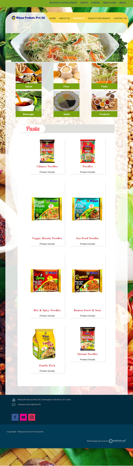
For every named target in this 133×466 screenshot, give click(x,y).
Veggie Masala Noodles (47, 238)
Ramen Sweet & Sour (87, 310)
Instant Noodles (88, 354)
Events (84, 3)
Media (122, 3)
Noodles (88, 166)
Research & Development (63, 3)
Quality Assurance (99, 18)
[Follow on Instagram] (31, 417)
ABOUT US (64, 18)
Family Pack (47, 365)
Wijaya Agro (109, 3)
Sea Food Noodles (87, 238)
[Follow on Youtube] (23, 417)
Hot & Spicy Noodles (47, 310)
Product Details (47, 172)
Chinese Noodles (47, 166)
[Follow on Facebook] (15, 417)
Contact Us (120, 18)
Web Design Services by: (98, 441)
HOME (52, 18)
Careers (95, 3)
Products (79, 18)
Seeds (67, 114)
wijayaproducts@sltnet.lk (29, 404)
